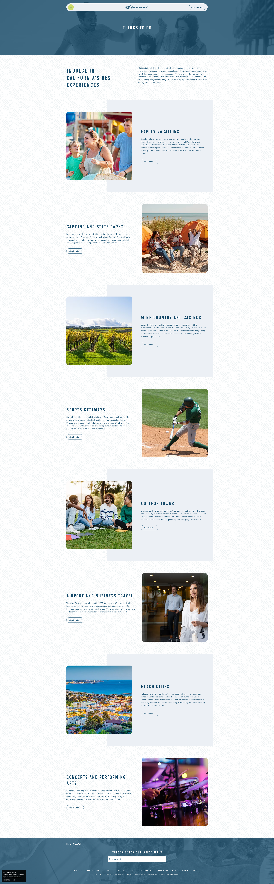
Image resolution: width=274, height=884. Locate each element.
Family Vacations (160, 131)
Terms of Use (152, 875)
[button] (71, 7)
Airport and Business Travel (99, 595)
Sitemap (130, 875)
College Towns (157, 503)
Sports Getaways (85, 409)
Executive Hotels (115, 870)
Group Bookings (166, 870)
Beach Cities (155, 686)
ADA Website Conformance (169, 875)
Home (68, 844)
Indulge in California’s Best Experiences (89, 77)
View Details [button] (150, 162)
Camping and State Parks (95, 226)
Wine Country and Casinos (171, 317)
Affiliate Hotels (141, 870)
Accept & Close (9, 880)
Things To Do (74, 844)
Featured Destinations (86, 870)
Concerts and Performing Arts (96, 780)
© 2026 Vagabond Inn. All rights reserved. (110, 875)
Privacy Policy (140, 875)
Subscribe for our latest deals (137, 852)
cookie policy (16, 877)
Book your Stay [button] (197, 7)
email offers (189, 870)
